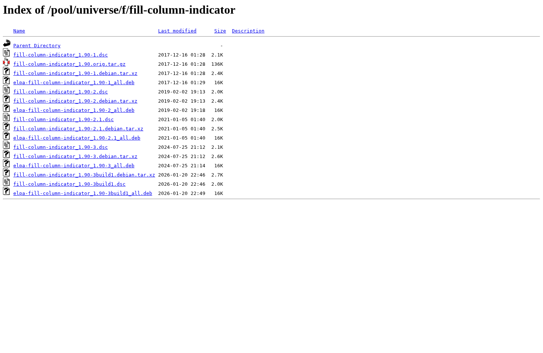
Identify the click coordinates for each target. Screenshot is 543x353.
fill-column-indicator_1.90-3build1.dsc (69, 184)
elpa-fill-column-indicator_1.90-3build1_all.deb (82, 193)
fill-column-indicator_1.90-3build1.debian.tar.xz (84, 175)
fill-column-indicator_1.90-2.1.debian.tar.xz (78, 128)
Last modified (177, 31)
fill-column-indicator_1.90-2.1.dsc (63, 119)
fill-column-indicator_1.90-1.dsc (60, 55)
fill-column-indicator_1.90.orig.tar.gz (69, 64)
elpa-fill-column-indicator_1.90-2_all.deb (73, 110)
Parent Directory (37, 45)
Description (248, 31)
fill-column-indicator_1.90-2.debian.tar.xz (75, 101)
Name (19, 31)
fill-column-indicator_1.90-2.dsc (60, 92)
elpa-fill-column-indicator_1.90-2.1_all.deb (76, 138)
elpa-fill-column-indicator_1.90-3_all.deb (73, 165)
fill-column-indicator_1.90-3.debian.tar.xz (75, 156)
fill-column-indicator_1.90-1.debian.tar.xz (75, 73)
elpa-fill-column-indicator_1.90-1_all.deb (73, 82)
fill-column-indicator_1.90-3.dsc (60, 147)
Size (220, 31)
